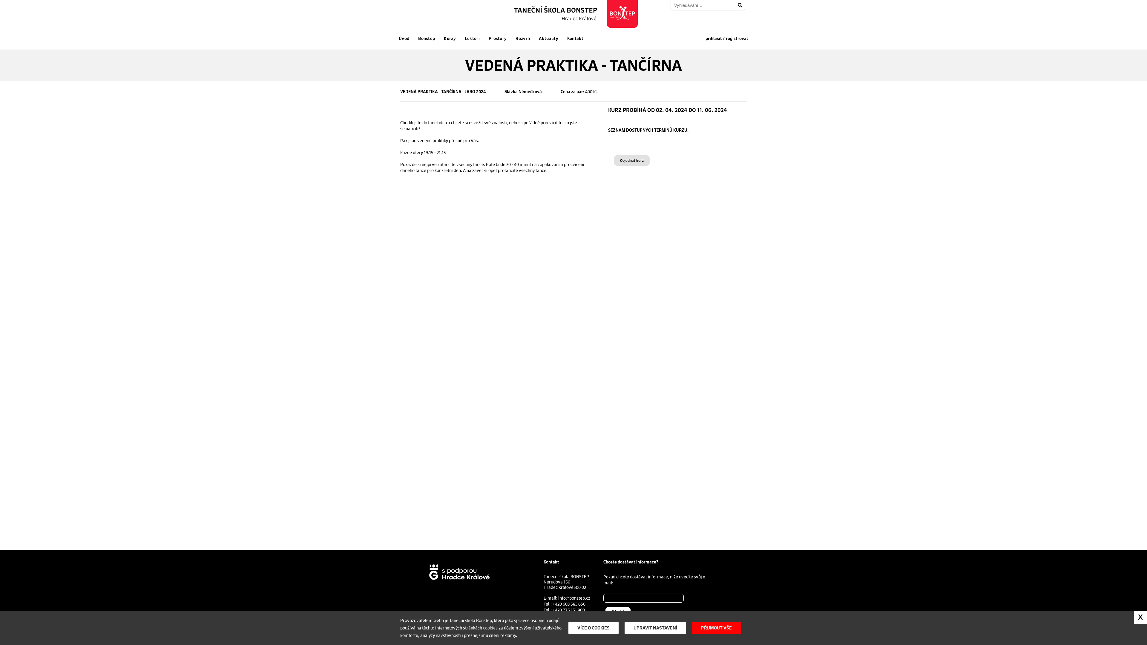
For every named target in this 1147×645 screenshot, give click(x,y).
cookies (490, 628)
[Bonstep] (576, 14)
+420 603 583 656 (569, 604)
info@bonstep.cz (574, 598)
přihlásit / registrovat (727, 38)
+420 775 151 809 (569, 610)
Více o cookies (593, 628)
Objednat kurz (632, 160)
